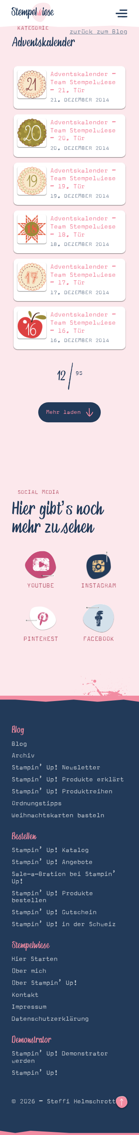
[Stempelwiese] (33, 14)
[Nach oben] (121, 1102)
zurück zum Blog (98, 31)
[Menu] (121, 14)
